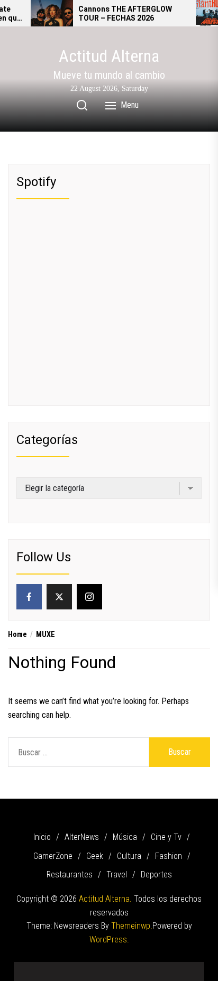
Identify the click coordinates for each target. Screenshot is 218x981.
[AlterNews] (45, 967)
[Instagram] (89, 596)
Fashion (168, 856)
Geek (94, 856)
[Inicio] (30, 967)
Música (125, 837)
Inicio (42, 837)
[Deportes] (188, 967)
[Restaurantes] (157, 967)
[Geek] (109, 967)
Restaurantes (70, 874)
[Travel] (172, 967)
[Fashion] (141, 967)
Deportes (156, 874)
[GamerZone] (93, 967)
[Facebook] (29, 596)
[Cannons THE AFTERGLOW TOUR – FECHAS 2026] (52, 13)
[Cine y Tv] (77, 967)
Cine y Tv (166, 837)
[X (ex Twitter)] (59, 596)
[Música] (61, 967)
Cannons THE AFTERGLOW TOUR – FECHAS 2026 (125, 14)
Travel (116, 874)
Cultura (129, 856)
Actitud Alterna (109, 56)
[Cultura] (125, 967)
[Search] (82, 105)
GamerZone (52, 856)
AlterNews (82, 837)
